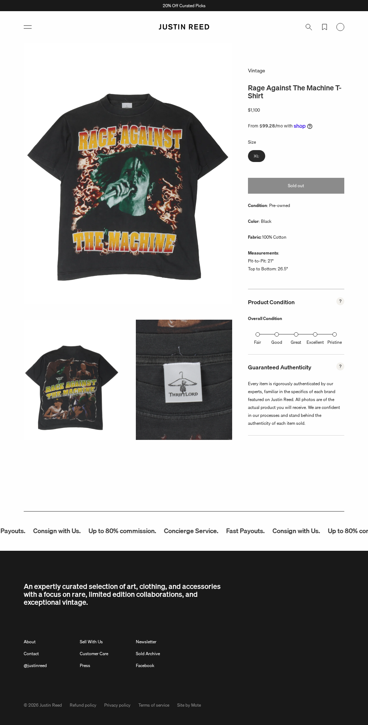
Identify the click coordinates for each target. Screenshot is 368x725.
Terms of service (153, 705)
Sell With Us (91, 641)
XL (259, 157)
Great (296, 342)
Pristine (334, 342)
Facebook (145, 665)
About (30, 641)
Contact (31, 653)
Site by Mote (189, 705)
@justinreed (35, 665)
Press (85, 665)
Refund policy (83, 705)
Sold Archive (148, 653)
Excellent (315, 342)
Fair (257, 342)
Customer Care (94, 653)
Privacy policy (117, 705)
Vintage (256, 71)
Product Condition (271, 302)
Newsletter (146, 641)
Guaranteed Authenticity (279, 367)
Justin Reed (51, 705)
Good (276, 342)
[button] (28, 27)
